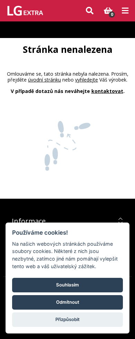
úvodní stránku (44, 79)
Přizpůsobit (67, 319)
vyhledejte (86, 79)
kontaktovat (107, 91)
